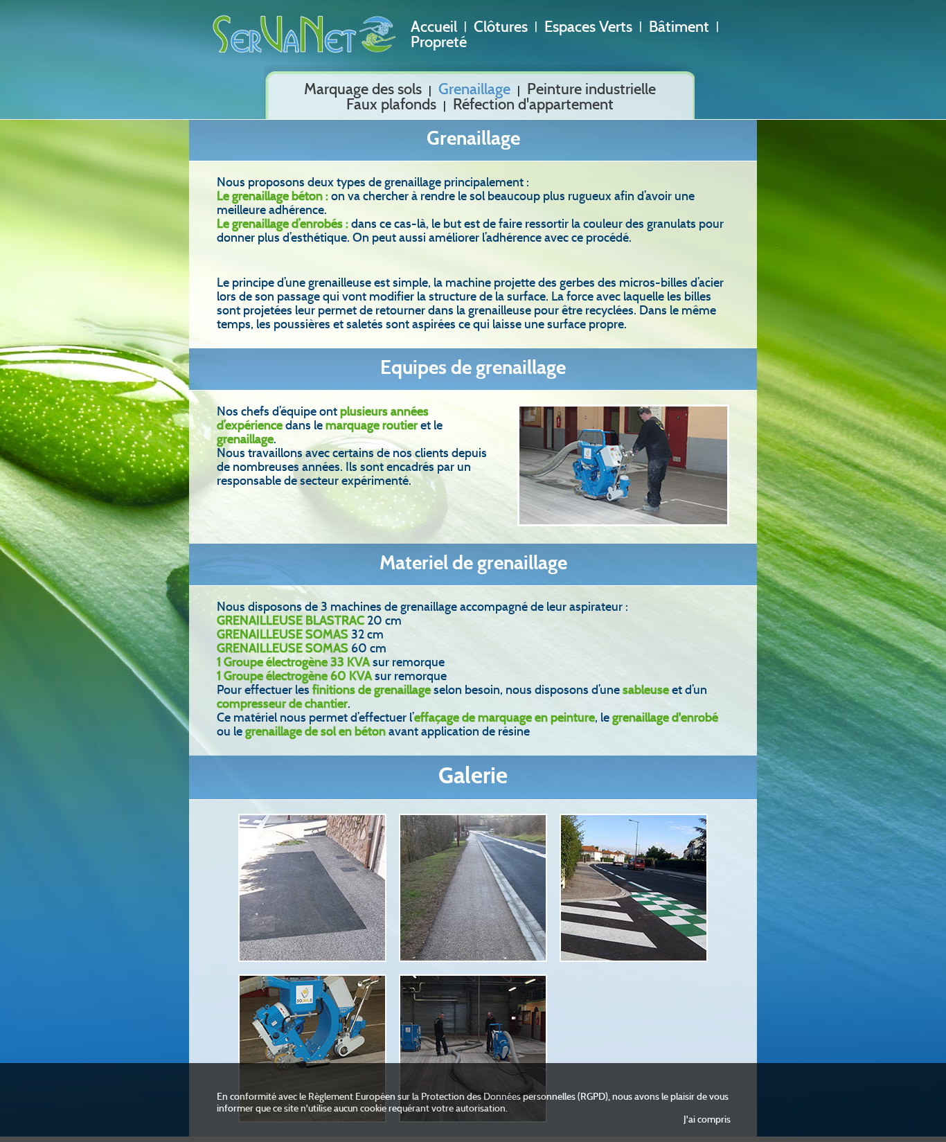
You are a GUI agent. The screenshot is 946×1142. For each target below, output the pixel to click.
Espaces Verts (588, 26)
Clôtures (501, 26)
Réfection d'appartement (533, 104)
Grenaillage (474, 89)
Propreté (439, 42)
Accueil (434, 26)
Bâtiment (679, 26)
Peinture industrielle (591, 89)
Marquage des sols (363, 89)
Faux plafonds (391, 104)
